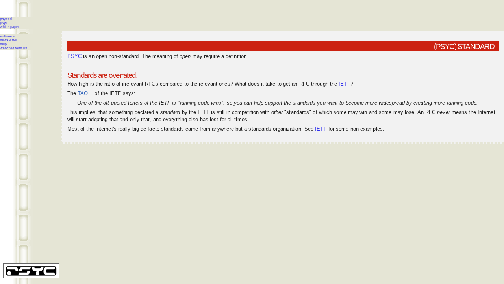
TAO (83, 93)
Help (3, 44)
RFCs (151, 84)
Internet (486, 112)
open (101, 56)
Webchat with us (14, 48)
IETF (344, 84)
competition (245, 112)
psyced (6, 19)
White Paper (9, 27)
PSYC (4, 23)
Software (7, 36)
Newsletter (8, 40)
